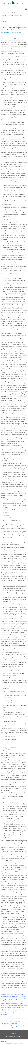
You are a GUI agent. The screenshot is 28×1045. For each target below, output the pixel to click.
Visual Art (4, 18)
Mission (4, 15)
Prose (21, 15)
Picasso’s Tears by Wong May (9, 1023)
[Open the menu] (26, 9)
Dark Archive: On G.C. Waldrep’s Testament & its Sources (14, 1026)
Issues (8, 12)
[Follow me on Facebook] (6, 1041)
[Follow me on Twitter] (4, 1041)
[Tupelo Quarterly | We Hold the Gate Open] (14, 3)
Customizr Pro (20, 1043)
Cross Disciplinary (13, 18)
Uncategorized (10, 32)
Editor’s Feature (6, 22)
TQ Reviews (19, 12)
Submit (13, 12)
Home (3, 12)
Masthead (10, 15)
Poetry (16, 15)
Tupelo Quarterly (10, 1043)
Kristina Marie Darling (17, 32)
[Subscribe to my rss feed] (2, 1041)
